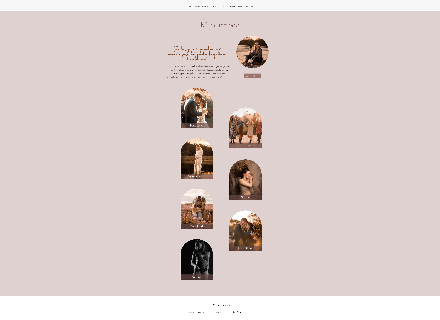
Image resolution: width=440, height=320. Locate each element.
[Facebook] (237, 312)
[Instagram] (233, 312)
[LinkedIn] (240, 312)
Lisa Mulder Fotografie (220, 304)
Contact (219, 312)
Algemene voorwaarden (198, 312)
